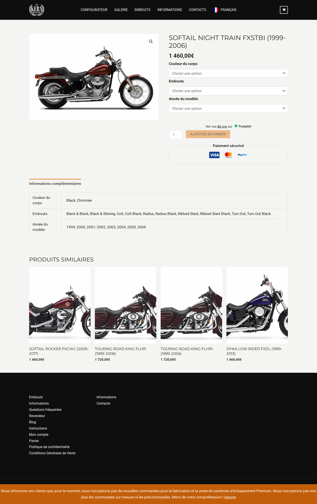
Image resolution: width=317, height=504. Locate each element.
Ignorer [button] (230, 497)
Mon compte (38, 435)
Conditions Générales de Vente (52, 453)
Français (229, 10)
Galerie (121, 10)
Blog (32, 422)
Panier (34, 441)
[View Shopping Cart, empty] (284, 10)
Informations (169, 10)
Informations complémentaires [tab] (55, 183)
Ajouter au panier (208, 134)
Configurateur (94, 10)
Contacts (197, 10)
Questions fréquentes (45, 410)
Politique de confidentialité (49, 447)
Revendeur (37, 416)
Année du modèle (183, 99)
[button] (151, 41)
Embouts (143, 10)
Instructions (38, 428)
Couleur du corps (183, 64)
